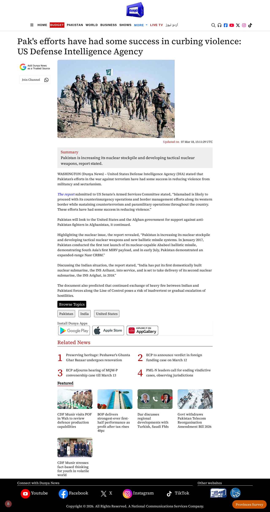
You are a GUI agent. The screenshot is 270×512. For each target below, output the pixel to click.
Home (42, 25)
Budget (57, 25)
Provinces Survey (249, 504)
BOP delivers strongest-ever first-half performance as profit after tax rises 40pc (113, 422)
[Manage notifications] (8, 503)
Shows (125, 25)
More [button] (139, 25)
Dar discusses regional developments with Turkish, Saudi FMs (153, 420)
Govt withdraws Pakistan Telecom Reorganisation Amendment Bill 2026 (194, 420)
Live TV (156, 25)
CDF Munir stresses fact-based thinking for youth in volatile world (73, 468)
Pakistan (75, 25)
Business (108, 25)
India (84, 313)
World (92, 25)
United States (106, 313)
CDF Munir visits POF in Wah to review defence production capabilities (74, 420)
